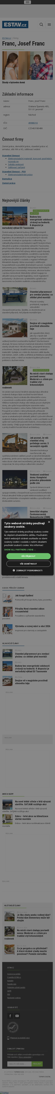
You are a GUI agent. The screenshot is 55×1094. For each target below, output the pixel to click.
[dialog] (27, 547)
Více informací (36, 545)
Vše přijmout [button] (28, 556)
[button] (27, 549)
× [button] (49, 522)
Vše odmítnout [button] (28, 563)
